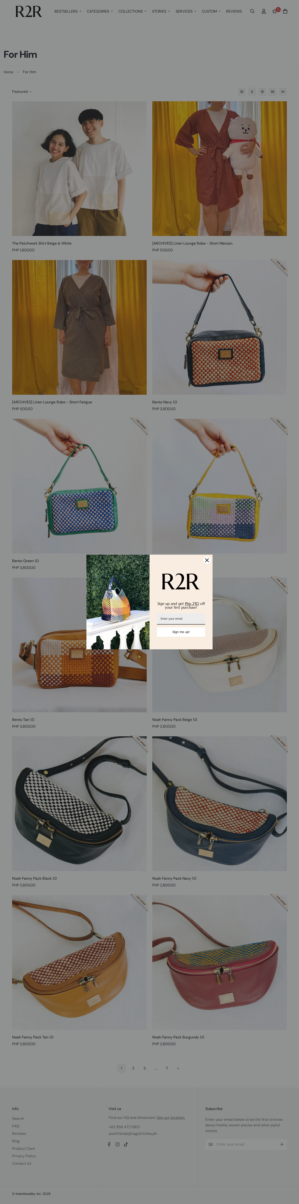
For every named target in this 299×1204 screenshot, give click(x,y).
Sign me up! (181, 632)
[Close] (207, 560)
